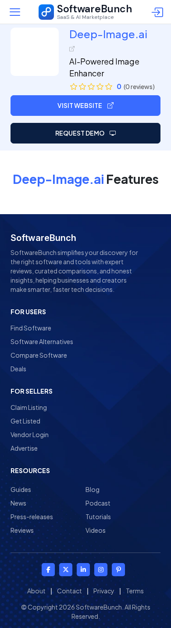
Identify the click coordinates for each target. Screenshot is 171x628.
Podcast (98, 503)
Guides (21, 489)
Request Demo (80, 133)
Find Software (31, 328)
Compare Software (39, 355)
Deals (18, 369)
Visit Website (80, 105)
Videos (96, 530)
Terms (135, 591)
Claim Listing (29, 407)
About (36, 591)
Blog (93, 489)
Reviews (22, 530)
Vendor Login (30, 434)
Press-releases (32, 516)
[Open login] (159, 12)
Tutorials (98, 516)
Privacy (103, 591)
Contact (69, 591)
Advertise (24, 448)
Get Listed (25, 421)
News (18, 503)
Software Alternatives (42, 341)
